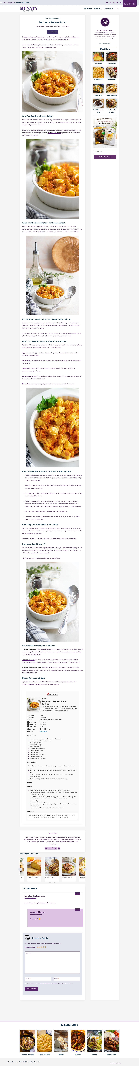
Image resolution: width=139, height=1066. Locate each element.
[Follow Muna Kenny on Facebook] (46, 848)
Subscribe (37, 1062)
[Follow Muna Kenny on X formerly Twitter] (49, 848)
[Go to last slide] (20, 869)
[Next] (85, 869)
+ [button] (45, 729)
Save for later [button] (53, 694)
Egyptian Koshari (50, 877)
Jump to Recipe (52, 31)
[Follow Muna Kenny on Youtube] (55, 848)
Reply (77, 893)
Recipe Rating (30, 947)
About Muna (88, 8)
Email (56, 979)
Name (28, 979)
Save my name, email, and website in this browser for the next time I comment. (50, 984)
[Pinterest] (113, 2)
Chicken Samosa (112, 95)
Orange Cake (98, 63)
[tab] (49, 882)
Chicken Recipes (27, 1055)
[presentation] (34, 866)
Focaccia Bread (98, 79)
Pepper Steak (112, 63)
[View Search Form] (118, 9)
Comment (29, 953)
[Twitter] (117, 2)
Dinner (78, 1055)
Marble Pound (112, 79)
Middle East (111, 1055)
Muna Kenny (41, 26)
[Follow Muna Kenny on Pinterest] (59, 848)
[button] (42, 704)
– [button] (40, 729)
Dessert (61, 1055)
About (9, 1062)
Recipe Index (108, 8)
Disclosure (15, 1062)
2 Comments (65, 26)
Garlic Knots (98, 95)
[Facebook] (107, 2)
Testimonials (98, 8)
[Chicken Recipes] (27, 1041)
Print (45, 698)
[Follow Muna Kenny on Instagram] (52, 848)
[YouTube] (120, 2)
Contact (21, 1062)
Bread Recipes (44, 1055)
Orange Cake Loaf (33, 877)
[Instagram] (110, 2)
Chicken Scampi (67, 877)
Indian (94, 1055)
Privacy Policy (29, 1062)
